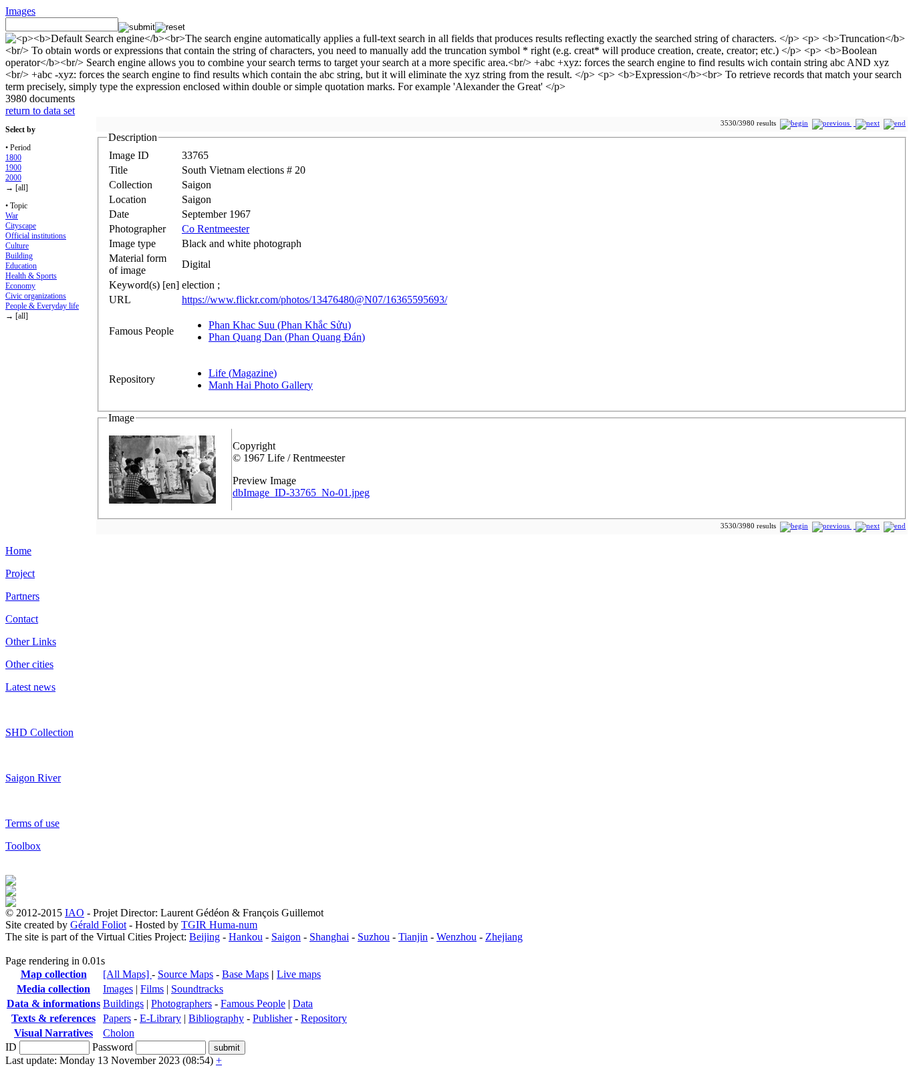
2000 (13, 177)
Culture (17, 245)
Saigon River (33, 777)
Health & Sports (31, 276)
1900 (13, 167)
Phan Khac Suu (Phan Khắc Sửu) (280, 325)
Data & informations (53, 1003)
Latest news (30, 687)
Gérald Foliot (98, 924)
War (11, 215)
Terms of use (32, 823)
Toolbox (23, 846)
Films (152, 989)
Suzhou (374, 936)
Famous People (253, 1003)
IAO (74, 912)
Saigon (286, 936)
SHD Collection (39, 732)
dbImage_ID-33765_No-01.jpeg (301, 492)
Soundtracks (197, 989)
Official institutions (35, 235)
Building (19, 255)
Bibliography (216, 1018)
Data (303, 1003)
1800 (13, 157)
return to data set (40, 110)
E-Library (160, 1018)
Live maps (299, 974)
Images (20, 11)
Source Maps (185, 974)
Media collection (53, 989)
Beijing (204, 936)
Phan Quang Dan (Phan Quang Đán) (287, 337)
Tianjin (413, 936)
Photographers (181, 1003)
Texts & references (53, 1018)
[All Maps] (127, 974)
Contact (21, 618)
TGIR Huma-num (219, 924)
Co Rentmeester (215, 228)
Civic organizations (35, 296)
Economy (20, 286)
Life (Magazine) (243, 373)
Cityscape (20, 225)
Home (18, 550)
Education (21, 266)
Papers (117, 1018)
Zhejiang (504, 936)
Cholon (118, 1033)
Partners (22, 596)
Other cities (29, 664)
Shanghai (329, 936)
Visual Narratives (53, 1033)
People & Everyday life (42, 306)
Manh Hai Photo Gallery (261, 385)
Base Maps (245, 974)
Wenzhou (456, 936)
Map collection (54, 974)
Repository (324, 1018)
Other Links (30, 641)
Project (20, 573)
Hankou (246, 936)
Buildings (123, 1003)
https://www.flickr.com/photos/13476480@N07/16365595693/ (314, 299)
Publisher (272, 1018)
